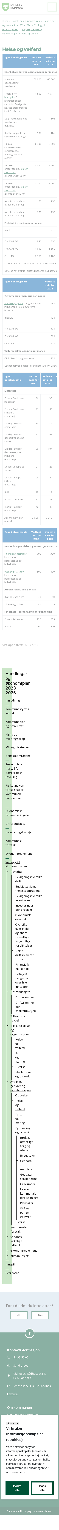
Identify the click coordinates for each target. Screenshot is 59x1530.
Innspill (10, 1264)
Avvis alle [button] (42, 1488)
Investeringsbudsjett (20, 832)
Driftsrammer (24, 997)
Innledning (13, 700)
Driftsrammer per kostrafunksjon (25, 1007)
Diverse (20, 1067)
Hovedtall (16, 872)
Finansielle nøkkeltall (22, 967)
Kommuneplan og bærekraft (15, 724)
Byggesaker (28, 1155)
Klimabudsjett (20, 1256)
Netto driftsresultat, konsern (24, 955)
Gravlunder (27, 1184)
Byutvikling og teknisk (22, 1130)
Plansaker (26, 1203)
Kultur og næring (20, 1057)
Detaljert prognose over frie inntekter (21, 980)
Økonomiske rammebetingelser (18, 813)
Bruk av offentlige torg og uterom (26, 1144)
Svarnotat (12, 1273)
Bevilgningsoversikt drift (28, 879)
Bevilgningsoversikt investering (28, 898)
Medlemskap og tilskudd (24, 1074)
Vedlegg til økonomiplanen (16, 864)
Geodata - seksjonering (28, 1177)
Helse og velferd (20, 1044)
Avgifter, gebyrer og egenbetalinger (20, 1086)
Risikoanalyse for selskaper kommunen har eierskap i (15, 794)
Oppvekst (21, 1095)
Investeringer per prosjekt (24, 908)
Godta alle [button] (17, 1488)
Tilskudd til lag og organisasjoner (20, 1030)
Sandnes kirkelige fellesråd (16, 1241)
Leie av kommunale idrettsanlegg (29, 1193)
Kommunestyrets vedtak (17, 711)
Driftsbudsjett (15, 824)
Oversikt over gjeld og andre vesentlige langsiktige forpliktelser (23, 935)
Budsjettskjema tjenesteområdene (27, 889)
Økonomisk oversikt (23, 917)
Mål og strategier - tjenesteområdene (18, 751)
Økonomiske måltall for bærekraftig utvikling (14, 770)
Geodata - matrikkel (26, 1165)
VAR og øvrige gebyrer (25, 1212)
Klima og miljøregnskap (15, 737)
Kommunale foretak (14, 843)
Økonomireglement (19, 853)
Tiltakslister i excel (18, 1018)
